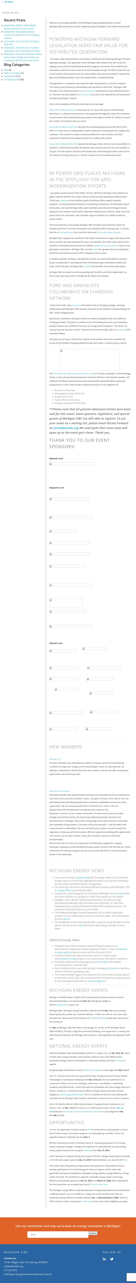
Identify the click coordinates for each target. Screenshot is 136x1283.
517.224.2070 (10, 1270)
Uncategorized (11, 79)
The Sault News (66, 232)
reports (66, 919)
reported (63, 200)
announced (77, 305)
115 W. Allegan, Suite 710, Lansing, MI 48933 (25, 1262)
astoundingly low (96, 981)
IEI (123, 7)
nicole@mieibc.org (66, 428)
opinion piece (89, 91)
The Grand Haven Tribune (108, 232)
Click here (86, 1201)
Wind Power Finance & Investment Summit (82, 1111)
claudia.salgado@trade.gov (71, 1094)
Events (112, 7)
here (126, 1160)
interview (122, 329)
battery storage (69, 958)
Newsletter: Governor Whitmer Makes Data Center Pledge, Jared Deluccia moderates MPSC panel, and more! (23, 57)
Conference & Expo (91, 1070)
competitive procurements (105, 245)
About (49, 7)
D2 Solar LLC (54, 759)
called (95, 249)
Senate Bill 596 (70, 144)
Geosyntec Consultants (59, 791)
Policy (97, 7)
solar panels (111, 968)
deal (81, 925)
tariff (57, 130)
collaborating (83, 877)
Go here (119, 1060)
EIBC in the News (12, 73)
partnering (119, 893)
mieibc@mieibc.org (13, 1266)
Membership (67, 7)
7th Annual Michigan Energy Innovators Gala (73, 373)
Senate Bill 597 (70, 110)
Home (36, 7)
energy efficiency (65, 890)
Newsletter (9, 76)
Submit (93, 1233)
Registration (62, 1004)
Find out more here (99, 1184)
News (84, 7)
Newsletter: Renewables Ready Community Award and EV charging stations (21, 35)
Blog (6, 69)
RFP (89, 1129)
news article (85, 94)
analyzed (88, 266)
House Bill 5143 (56, 144)
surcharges (102, 961)
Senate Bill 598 (70, 127)
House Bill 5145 (56, 110)
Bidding (87, 1150)
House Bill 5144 (56, 127)
